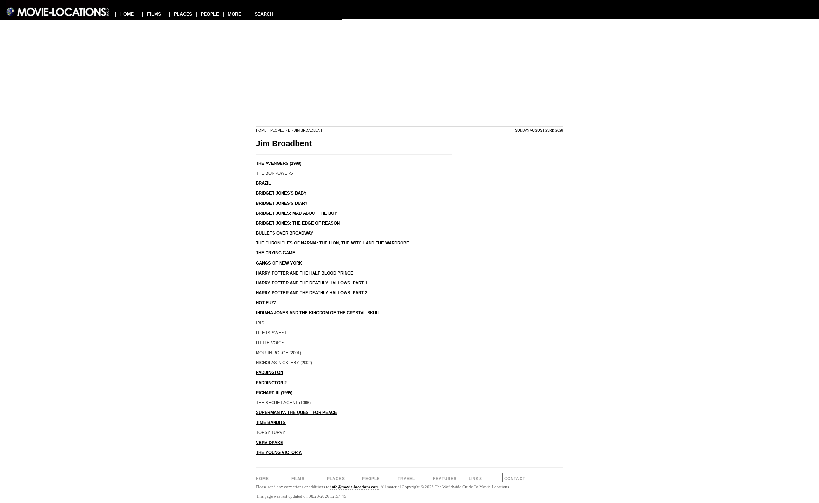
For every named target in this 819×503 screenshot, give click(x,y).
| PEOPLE (207, 14)
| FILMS (151, 14)
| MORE (232, 14)
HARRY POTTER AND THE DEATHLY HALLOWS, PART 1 (311, 283)
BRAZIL (263, 183)
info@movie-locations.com (354, 487)
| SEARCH (261, 14)
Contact (514, 478)
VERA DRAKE (269, 443)
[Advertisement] (409, 81)
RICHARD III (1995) (274, 393)
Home (261, 130)
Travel (406, 478)
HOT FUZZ (266, 303)
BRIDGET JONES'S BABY (281, 193)
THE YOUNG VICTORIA (279, 453)
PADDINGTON (269, 373)
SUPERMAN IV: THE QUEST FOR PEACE (296, 413)
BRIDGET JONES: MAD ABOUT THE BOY (296, 213)
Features (445, 478)
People (277, 130)
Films (298, 478)
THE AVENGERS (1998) (278, 163)
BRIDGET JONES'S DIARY (282, 203)
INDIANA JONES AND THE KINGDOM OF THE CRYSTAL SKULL (318, 313)
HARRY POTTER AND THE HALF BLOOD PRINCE (304, 273)
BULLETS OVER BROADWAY (284, 233)
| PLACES (180, 14)
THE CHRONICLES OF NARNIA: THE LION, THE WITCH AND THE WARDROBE (332, 243)
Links (475, 478)
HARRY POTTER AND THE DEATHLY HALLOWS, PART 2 (311, 293)
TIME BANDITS (271, 422)
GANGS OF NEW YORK (279, 263)
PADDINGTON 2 (271, 383)
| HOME (124, 14)
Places (336, 478)
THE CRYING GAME (275, 253)
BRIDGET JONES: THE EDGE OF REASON (298, 223)
